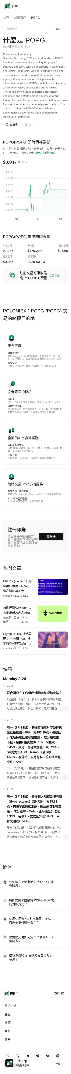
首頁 (6, 17)
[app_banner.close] (65, 1059)
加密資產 (20, 17)
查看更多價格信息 (45, 152)
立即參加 (54, 275)
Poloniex (17, 6)
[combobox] (27, 29)
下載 (57, 1063)
